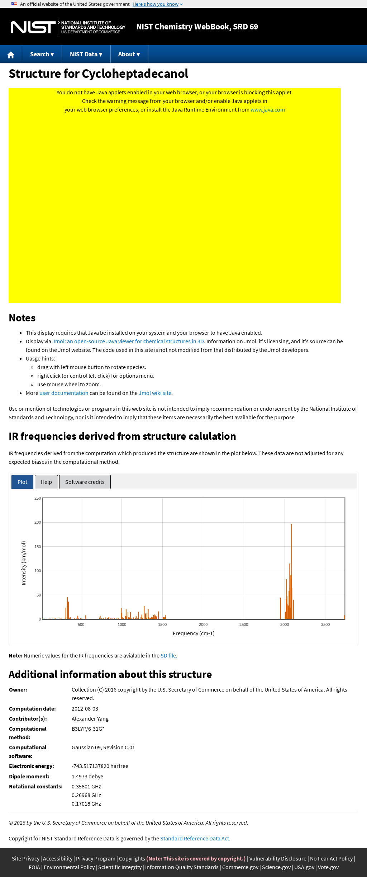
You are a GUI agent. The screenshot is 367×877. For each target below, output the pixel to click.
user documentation (64, 392)
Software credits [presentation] (85, 481)
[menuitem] (11, 54)
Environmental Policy (69, 867)
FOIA (34, 867)
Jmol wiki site (155, 392)
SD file (168, 655)
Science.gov (276, 867)
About (126, 54)
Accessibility (57, 858)
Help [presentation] (46, 481)
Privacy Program (95, 858)
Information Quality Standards (182, 867)
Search (39, 54)
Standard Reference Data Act (194, 838)
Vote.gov (328, 867)
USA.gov (304, 867)
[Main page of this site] (11, 54)
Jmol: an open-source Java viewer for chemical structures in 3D (128, 341)
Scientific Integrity (120, 867)
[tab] (22, 482)
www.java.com (268, 109)
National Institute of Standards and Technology (68, 27)
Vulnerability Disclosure (277, 858)
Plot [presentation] (22, 481)
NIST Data (83, 54)
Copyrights (132, 858)
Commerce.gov (240, 867)
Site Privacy (25, 858)
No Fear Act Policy (331, 858)
